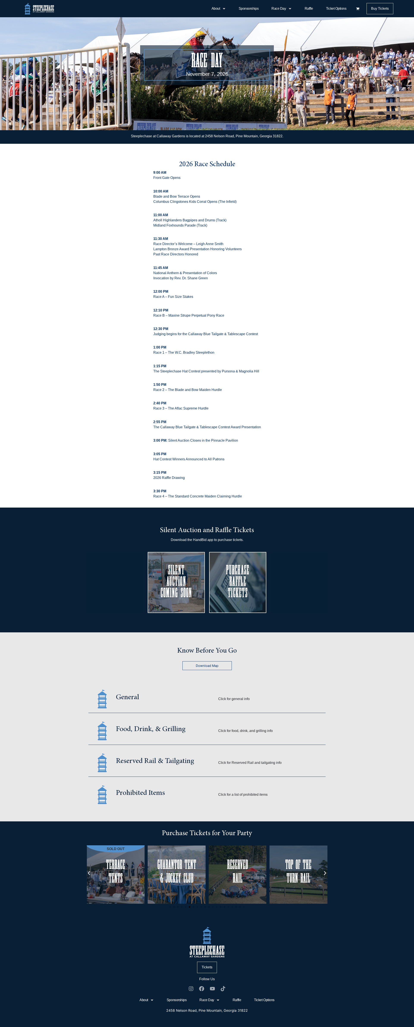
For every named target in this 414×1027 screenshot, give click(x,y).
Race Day (278, 8)
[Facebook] (201, 989)
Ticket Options (336, 8)
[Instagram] (191, 989)
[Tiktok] (223, 989)
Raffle (309, 8)
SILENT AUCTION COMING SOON (176, 582)
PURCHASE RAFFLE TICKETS (237, 582)
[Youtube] (212, 989)
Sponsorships (249, 8)
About (216, 8)
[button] (115, 872)
